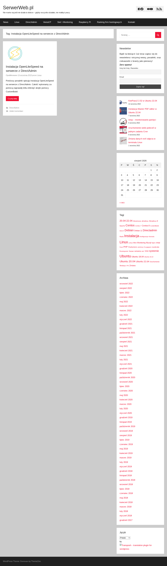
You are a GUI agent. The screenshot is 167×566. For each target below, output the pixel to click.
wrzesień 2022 (126, 284)
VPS (127, 265)
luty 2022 (124, 315)
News (5, 22)
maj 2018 (124, 498)
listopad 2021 (126, 328)
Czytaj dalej (12, 99)
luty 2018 (124, 511)
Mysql (148, 243)
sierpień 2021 (126, 342)
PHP (125, 247)
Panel (121, 247)
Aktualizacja (137, 221)
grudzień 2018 (126, 471)
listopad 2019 (126, 422)
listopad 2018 (126, 475)
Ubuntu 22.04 (142, 261)
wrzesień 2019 (126, 431)
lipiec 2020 (124, 386)
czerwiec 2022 (126, 297)
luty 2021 (124, 359)
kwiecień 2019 (126, 453)
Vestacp (123, 266)
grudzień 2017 (126, 520)
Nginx (154, 243)
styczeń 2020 (126, 413)
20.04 (123, 220)
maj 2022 (124, 301)
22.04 (129, 220)
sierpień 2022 (126, 288)
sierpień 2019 (126, 435)
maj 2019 (124, 449)
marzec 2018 (125, 507)
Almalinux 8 (153, 221)
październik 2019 (127, 426)
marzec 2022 (125, 310)
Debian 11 (138, 231)
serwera (137, 251)
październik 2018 (127, 480)
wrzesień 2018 (126, 484)
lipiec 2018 (124, 489)
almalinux (145, 221)
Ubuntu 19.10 (148, 257)
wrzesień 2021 (126, 337)
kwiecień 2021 (126, 350)
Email (122, 77)
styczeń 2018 (126, 515)
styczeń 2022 (126, 319)
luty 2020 (124, 408)
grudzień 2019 (126, 417)
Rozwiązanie (124, 251)
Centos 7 (138, 226)
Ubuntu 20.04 (127, 261)
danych (122, 230)
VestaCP (47, 22)
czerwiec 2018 (126, 493)
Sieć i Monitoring (65, 22)
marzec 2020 (125, 404)
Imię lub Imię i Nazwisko (129, 68)
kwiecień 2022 (126, 306)
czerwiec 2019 (126, 444)
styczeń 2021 (126, 364)
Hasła (122, 236)
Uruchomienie (154, 262)
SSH (147, 251)
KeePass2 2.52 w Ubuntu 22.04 (142, 101)
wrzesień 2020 (126, 382)
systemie (154, 251)
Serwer (131, 251)
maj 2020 (124, 395)
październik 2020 (127, 377)
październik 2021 (127, 333)
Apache (122, 226)
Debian (129, 230)
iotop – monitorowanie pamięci (142, 120)
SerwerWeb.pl (18, 7)
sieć (142, 251)
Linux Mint (133, 243)
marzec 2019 (125, 457)
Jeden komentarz (16, 111)
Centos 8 (146, 226)
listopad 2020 (126, 373)
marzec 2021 (125, 355)
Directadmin (150, 230)
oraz (158, 242)
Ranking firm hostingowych (109, 22)
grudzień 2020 (126, 368)
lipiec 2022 (124, 293)
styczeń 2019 (126, 466)
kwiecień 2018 (126, 502)
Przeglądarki (147, 247)
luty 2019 (124, 462)
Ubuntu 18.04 (138, 257)
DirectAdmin (31, 22)
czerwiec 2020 (126, 391)
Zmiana (132, 265)
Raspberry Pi (85, 22)
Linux (17, 22)
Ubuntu (125, 256)
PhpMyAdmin (132, 247)
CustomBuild (154, 226)
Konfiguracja (144, 236)
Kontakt (131, 22)
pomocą (140, 247)
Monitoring (141, 243)
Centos (130, 225)
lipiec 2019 (124, 440)
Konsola (151, 236)
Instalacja (131, 236)
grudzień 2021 (126, 324)
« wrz (122, 202)
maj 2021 (124, 346)
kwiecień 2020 (126, 399)
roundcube (155, 247)
